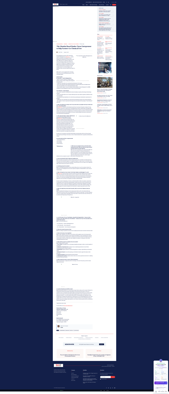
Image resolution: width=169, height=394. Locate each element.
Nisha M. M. (71, 330)
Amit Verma (60, 52)
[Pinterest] (90, 52)
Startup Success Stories (100, 102)
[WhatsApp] (92, 52)
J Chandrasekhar (62, 330)
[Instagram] (112, 2)
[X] (114, 2)
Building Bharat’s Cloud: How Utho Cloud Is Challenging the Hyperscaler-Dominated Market (104, 111)
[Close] (167, 361)
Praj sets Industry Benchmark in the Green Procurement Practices (70, 358)
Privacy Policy (108, 381)
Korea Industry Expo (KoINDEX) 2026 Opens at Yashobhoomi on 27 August (104, 15)
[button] (108, 2)
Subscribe (112, 379)
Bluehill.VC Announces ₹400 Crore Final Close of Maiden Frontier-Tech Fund (100, 58)
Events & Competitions (102, 9)
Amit (61, 327)
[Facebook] (111, 2)
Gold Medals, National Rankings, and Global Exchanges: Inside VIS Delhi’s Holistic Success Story (104, 105)
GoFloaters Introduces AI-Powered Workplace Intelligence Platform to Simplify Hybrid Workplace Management (108, 51)
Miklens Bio (67, 330)
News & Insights (101, 13)
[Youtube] (115, 2)
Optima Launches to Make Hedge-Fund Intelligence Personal (104, 24)
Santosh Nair (76, 330)
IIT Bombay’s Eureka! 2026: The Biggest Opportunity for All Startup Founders (105, 11)
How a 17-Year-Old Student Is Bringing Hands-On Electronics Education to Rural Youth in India (104, 90)
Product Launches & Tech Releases (104, 22)
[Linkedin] (113, 2)
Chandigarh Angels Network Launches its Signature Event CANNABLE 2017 (99, 357)
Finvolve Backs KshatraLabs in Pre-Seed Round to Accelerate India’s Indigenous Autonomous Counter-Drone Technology (108, 58)
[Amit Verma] (57, 52)
